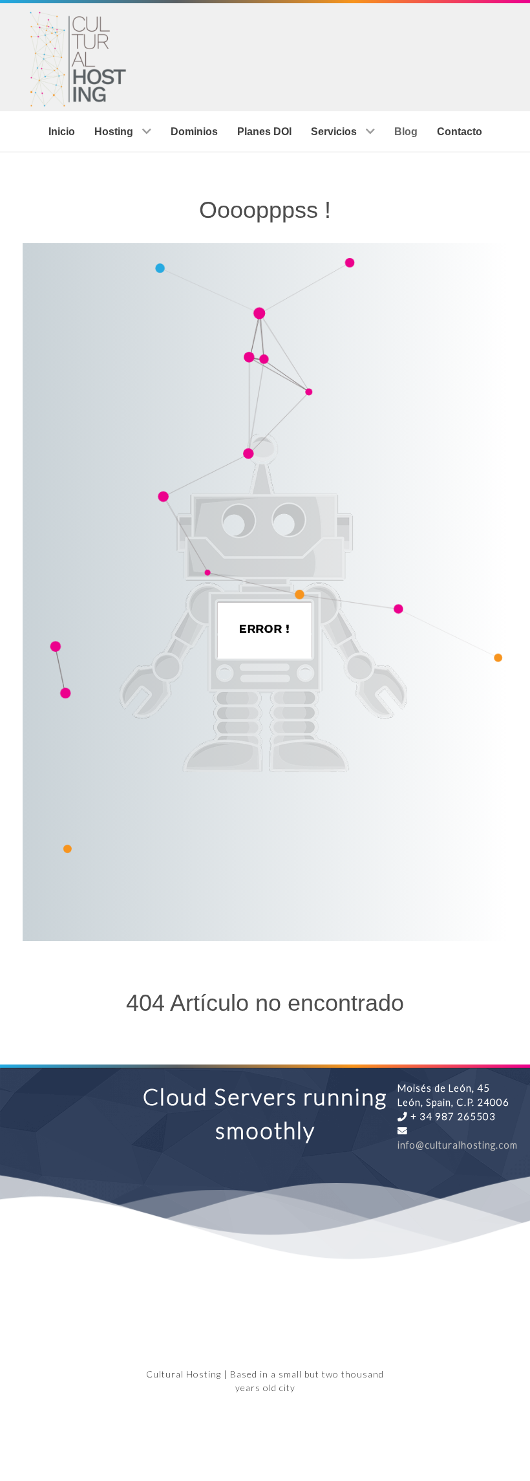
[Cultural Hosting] (76, 55)
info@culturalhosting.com (458, 1145)
